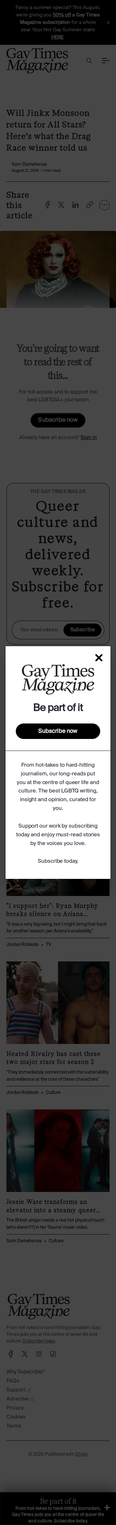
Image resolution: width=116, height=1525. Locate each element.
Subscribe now (57, 731)
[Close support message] (98, 657)
